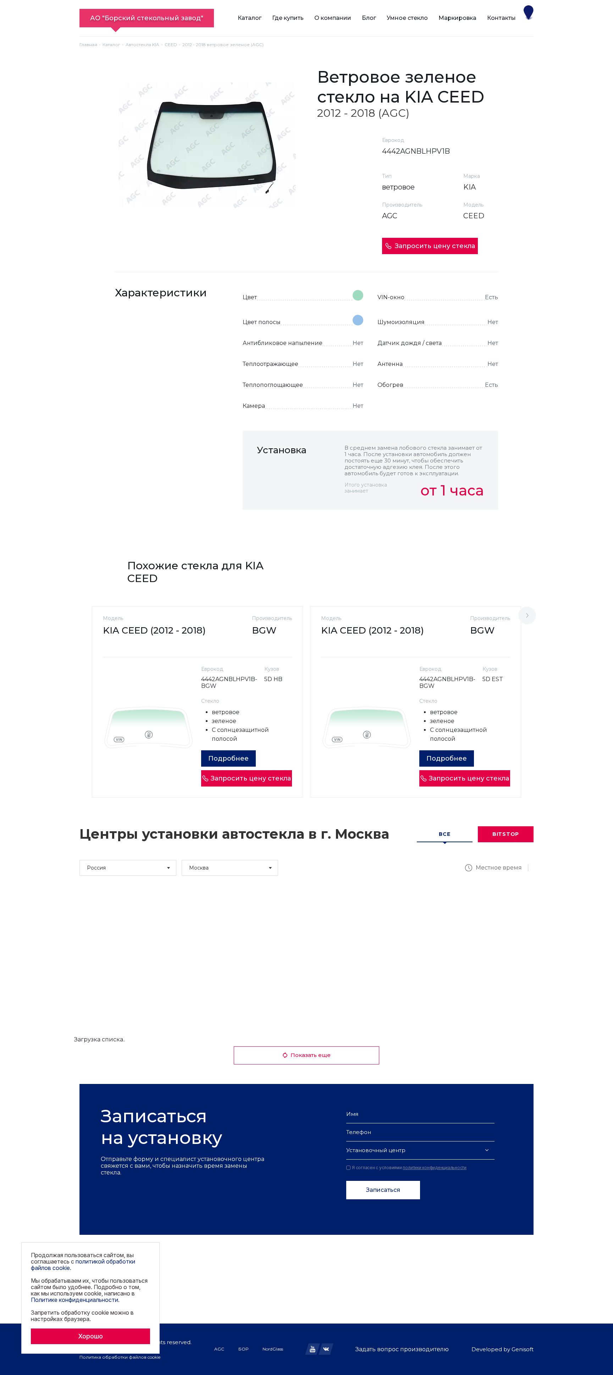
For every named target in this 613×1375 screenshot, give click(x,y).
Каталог (249, 18)
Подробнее (228, 758)
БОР (243, 1349)
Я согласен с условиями (409, 1167)
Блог (369, 18)
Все (444, 834)
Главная (88, 44)
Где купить (288, 18)
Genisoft (523, 1349)
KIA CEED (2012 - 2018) (154, 630)
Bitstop (505, 834)
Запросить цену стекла (435, 246)
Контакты (501, 18)
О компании (332, 18)
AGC (219, 1349)
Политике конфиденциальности (74, 1299)
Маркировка (457, 18)
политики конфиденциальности (434, 1167)
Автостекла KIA (142, 44)
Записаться (383, 1190)
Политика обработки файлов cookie (119, 1357)
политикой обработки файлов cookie (83, 1264)
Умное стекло (407, 18)
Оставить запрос (453, 525)
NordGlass (273, 1349)
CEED (171, 44)
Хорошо (90, 1336)
